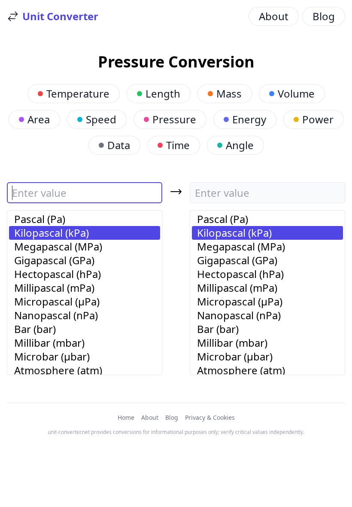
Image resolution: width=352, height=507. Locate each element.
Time (178, 145)
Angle (240, 145)
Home (126, 417)
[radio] (84, 219)
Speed (101, 119)
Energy (249, 119)
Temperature (77, 93)
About (273, 16)
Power (318, 119)
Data (118, 145)
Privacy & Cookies (210, 417)
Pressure (174, 119)
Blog (324, 16)
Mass (229, 93)
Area (38, 119)
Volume (296, 93)
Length (163, 93)
